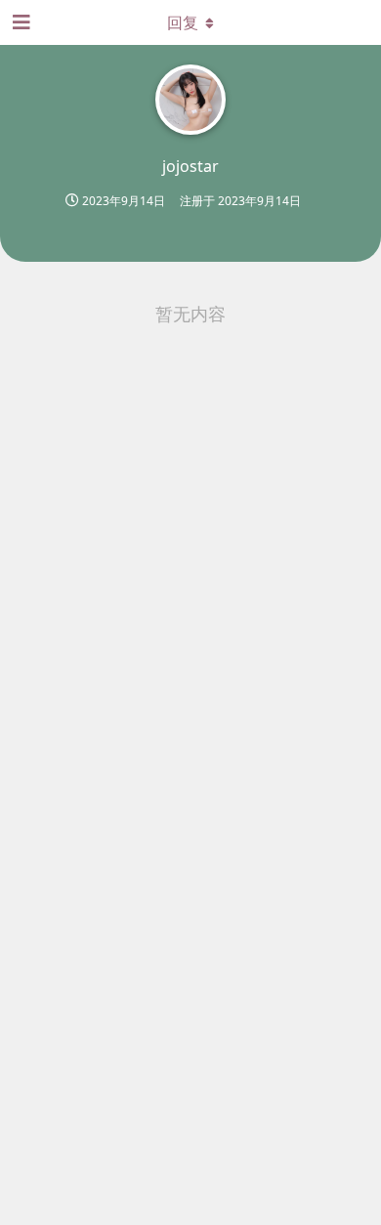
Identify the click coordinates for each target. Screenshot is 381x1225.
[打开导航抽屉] (19, 22)
